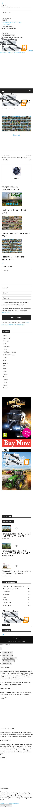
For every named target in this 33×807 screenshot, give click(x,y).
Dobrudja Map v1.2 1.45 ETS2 (24, 159)
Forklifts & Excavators (9, 352)
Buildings (6, 341)
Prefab (5, 371)
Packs (4, 368)
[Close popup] (0, 648)
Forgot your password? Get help (11, 22)
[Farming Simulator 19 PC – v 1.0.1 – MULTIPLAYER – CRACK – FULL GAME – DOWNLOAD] (16, 528)
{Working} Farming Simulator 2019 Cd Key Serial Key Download (16, 572)
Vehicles (5, 385)
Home (5, 335)
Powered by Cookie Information (9, 803)
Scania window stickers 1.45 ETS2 (9, 159)
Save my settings (6, 806)
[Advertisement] (16, 71)
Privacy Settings (7, 652)
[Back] (2, 3)
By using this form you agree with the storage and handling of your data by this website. (16, 310)
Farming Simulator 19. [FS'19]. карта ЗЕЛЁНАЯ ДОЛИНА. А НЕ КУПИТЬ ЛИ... (16, 553)
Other (5, 366)
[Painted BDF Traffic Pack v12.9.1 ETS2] (16, 246)
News (4, 360)
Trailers (5, 379)
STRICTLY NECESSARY (10, 658)
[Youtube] (3, 635)
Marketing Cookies (8, 661)
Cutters (5, 349)
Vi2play (5, 108)
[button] (3, 90)
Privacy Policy (6, 24)
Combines (6, 346)
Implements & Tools (9, 355)
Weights (5, 388)
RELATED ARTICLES (10, 187)
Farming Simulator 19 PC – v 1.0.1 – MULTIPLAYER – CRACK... (16, 535)
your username (6, 12)
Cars (4, 344)
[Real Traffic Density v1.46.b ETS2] (16, 199)
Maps (4, 357)
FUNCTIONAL (7, 663)
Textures (5, 374)
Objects (5, 363)
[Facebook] (4, 112)
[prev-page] (2, 263)
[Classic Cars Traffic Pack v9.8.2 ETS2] (16, 223)
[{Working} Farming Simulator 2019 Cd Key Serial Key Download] (16, 566)
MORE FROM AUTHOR (10, 190)
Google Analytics (8, 655)
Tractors (5, 377)
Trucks (5, 382)
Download (16, 135)
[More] (12, 112)
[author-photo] (16, 175)
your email (5, 33)
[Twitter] (8, 112)
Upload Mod (6, 338)
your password (6, 18)
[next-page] (3, 263)
